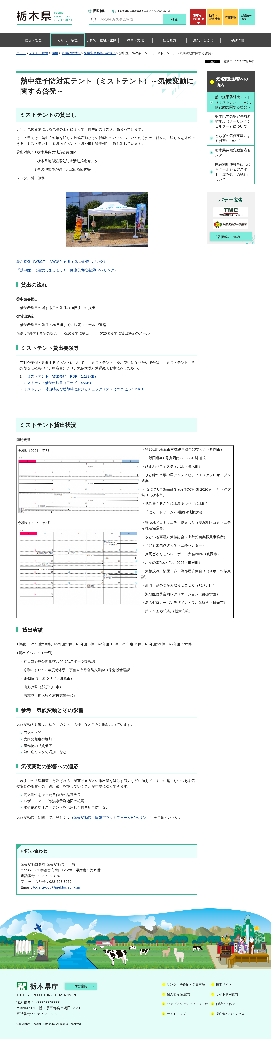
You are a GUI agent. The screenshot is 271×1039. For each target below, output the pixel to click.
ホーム (21, 53)
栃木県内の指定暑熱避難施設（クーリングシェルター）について (233, 121)
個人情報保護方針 (179, 994)
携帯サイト (224, 984)
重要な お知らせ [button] (198, 17)
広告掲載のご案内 (227, 237)
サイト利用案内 (227, 994)
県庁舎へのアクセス (230, 1014)
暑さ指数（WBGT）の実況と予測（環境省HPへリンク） (61, 262)
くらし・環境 (38, 53)
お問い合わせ (225, 1004)
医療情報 (230, 17)
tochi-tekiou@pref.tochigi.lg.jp (56, 887)
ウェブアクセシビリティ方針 (187, 1004)
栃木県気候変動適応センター (233, 152)
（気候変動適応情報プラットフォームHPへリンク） (112, 818)
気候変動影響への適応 (100, 53)
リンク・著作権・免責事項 (186, 984)
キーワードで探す (93, 19)
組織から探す (247, 17)
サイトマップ (176, 1014)
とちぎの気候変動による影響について (233, 138)
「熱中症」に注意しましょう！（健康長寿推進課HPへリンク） (67, 270)
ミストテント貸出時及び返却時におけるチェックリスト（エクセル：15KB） (85, 389)
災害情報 (214, 17)
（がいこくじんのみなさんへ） (144, 10)
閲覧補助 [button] (99, 11)
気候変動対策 (71, 53)
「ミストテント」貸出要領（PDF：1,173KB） (61, 376)
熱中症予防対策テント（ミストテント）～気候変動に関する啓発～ (233, 102)
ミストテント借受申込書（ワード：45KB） (58, 383)
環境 (55, 53)
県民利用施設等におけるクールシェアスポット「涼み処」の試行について (233, 172)
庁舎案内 (81, 986)
